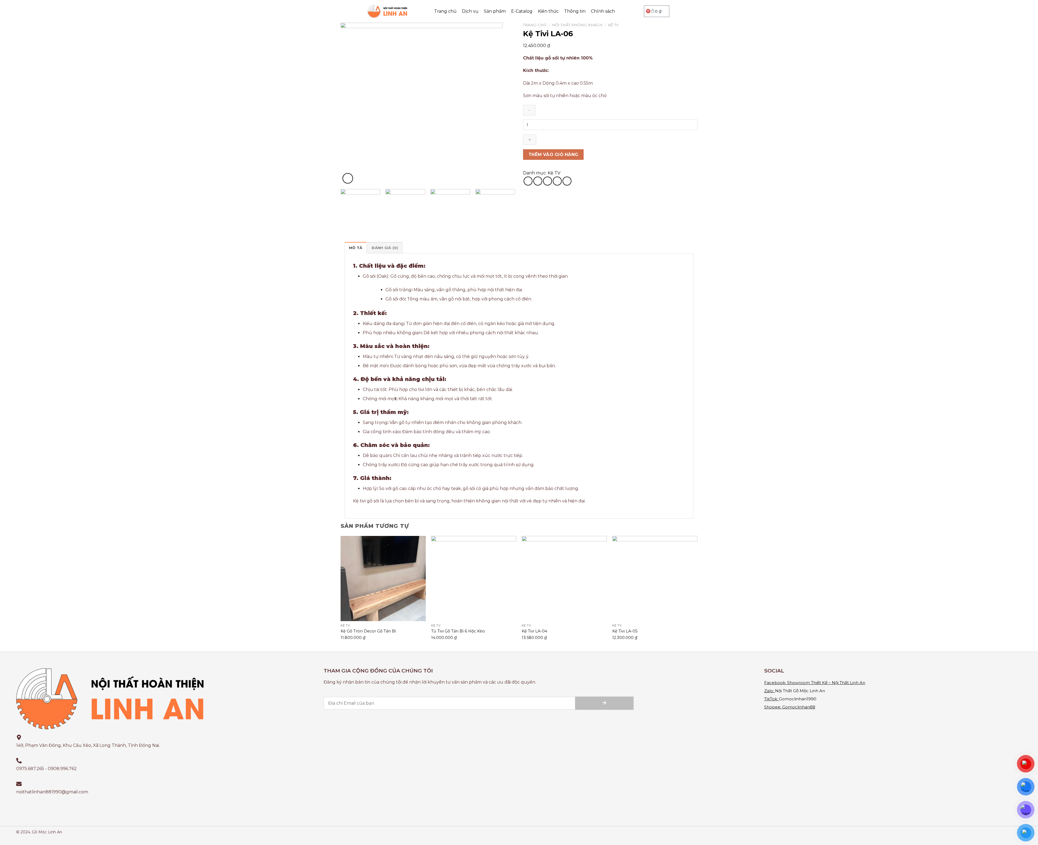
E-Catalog (522, 11)
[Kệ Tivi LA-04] (564, 578)
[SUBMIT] (604, 703)
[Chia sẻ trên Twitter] (537, 181)
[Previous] (351, 104)
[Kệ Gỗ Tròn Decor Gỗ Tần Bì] (383, 578)
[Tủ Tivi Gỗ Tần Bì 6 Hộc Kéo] (473, 578)
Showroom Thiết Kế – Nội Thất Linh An (826, 682)
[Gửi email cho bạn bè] (547, 181)
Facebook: (775, 682)
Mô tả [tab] (355, 248)
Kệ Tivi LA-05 (624, 631)
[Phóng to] (347, 178)
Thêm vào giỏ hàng (553, 154)
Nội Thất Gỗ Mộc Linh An (800, 690)
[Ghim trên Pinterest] (557, 181)
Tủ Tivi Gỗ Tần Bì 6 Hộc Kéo (458, 631)
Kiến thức (548, 11)
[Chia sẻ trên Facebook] (528, 181)
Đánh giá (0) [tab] (385, 248)
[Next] (505, 104)
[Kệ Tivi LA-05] (654, 578)
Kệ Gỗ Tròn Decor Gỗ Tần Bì (368, 631)
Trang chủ (445, 11)
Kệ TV (613, 25)
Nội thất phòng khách (577, 25)
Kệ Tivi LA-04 (534, 631)
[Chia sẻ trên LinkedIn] (567, 181)
